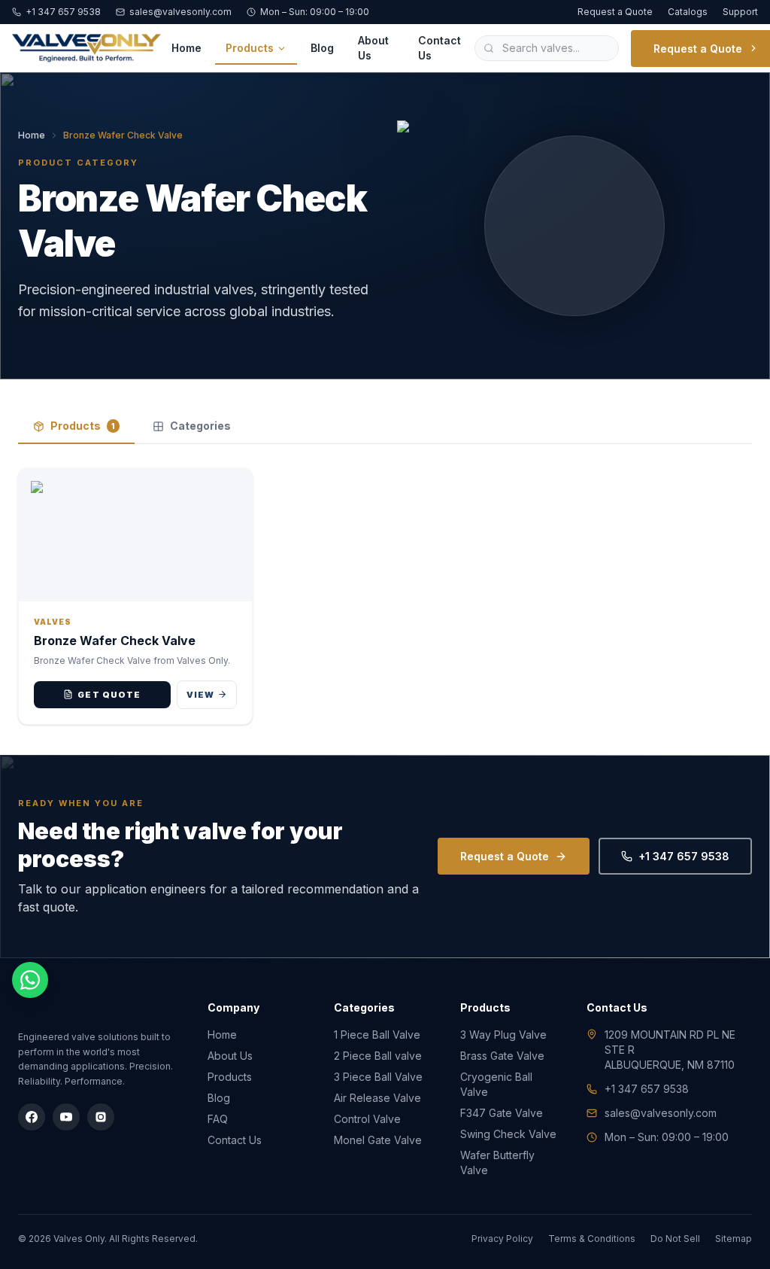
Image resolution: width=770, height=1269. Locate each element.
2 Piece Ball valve (378, 1055)
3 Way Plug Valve (503, 1034)
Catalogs (688, 11)
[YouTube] (66, 1117)
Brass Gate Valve (502, 1055)
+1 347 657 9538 (63, 11)
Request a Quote (615, 11)
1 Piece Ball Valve (377, 1034)
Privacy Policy (502, 1238)
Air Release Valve (377, 1097)
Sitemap (733, 1238)
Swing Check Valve (508, 1133)
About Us (373, 48)
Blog (322, 47)
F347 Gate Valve (501, 1112)
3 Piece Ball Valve (378, 1076)
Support (740, 11)
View (200, 694)
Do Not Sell (675, 1238)
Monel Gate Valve (378, 1140)
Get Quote (109, 694)
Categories (200, 425)
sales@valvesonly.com (180, 11)
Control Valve (367, 1118)
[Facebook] (31, 1117)
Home (186, 47)
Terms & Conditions (591, 1238)
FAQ (218, 1118)
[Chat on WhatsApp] (30, 980)
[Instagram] (100, 1117)
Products (250, 47)
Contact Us (439, 48)
